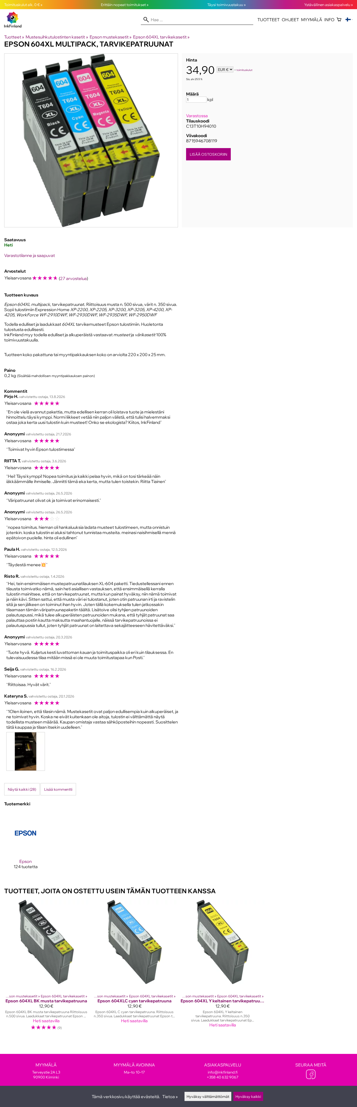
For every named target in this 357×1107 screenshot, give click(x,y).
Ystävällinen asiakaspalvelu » (328, 4)
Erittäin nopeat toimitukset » (124, 4)
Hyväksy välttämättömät (208, 1096)
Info (329, 19)
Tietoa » (170, 1096)
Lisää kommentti (58, 789)
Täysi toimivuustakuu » (226, 4)
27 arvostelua (73, 278)
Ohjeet (290, 19)
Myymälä (311, 19)
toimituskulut (244, 70)
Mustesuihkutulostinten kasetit (57, 37)
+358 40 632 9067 (222, 1077)
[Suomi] (349, 20)
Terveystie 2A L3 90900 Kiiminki (46, 1071)
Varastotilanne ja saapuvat (29, 255)
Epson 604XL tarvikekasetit (161, 37)
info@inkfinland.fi (223, 1072)
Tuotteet (268, 19)
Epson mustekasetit (110, 37)
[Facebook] (310, 1075)
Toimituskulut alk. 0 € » (23, 4)
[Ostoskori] (339, 20)
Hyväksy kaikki (248, 1096)
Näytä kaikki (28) (22, 789)
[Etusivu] (15, 26)
